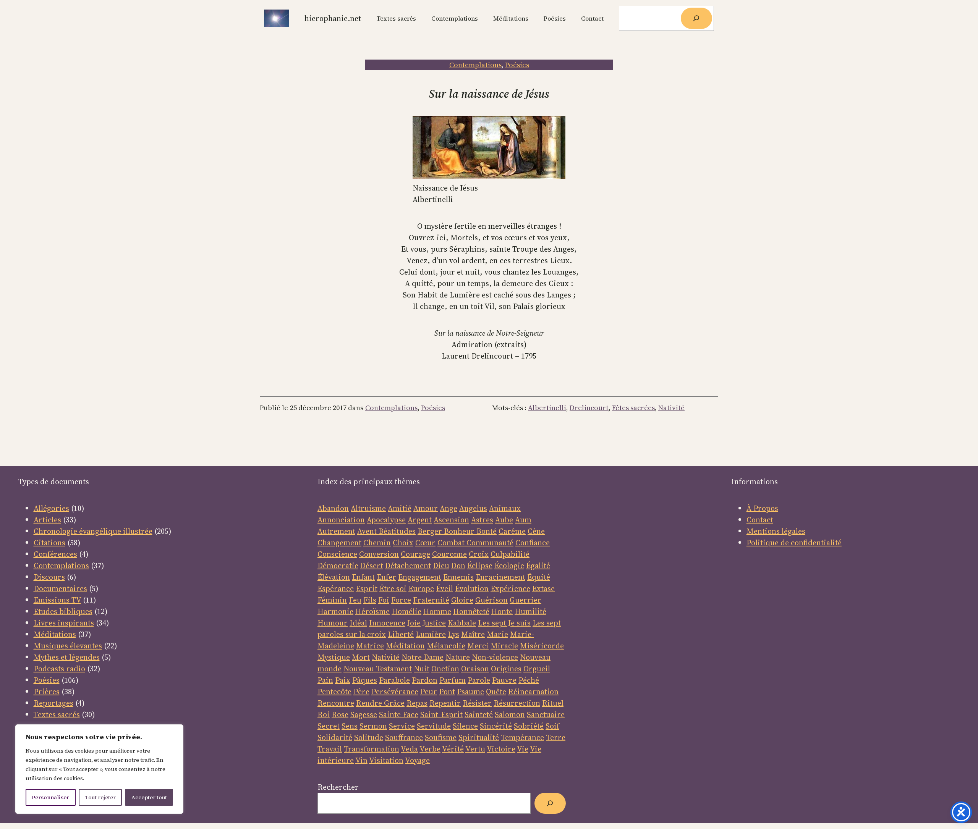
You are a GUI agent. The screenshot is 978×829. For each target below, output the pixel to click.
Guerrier (525, 600)
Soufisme (441, 737)
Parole (479, 680)
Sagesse (363, 714)
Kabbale (462, 622)
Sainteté (479, 714)
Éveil (444, 588)
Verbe (429, 748)
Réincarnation (533, 691)
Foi (383, 600)
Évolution (472, 588)
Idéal (358, 622)
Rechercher (338, 787)
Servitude (434, 726)
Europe (421, 588)
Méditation (405, 645)
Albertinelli (547, 407)
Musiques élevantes (68, 645)
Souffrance (404, 737)
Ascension (451, 519)
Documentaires (60, 588)
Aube (504, 519)
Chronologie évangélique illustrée (93, 531)
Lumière (431, 634)
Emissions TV (57, 600)
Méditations (55, 634)
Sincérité (496, 726)
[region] (99, 769)
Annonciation (341, 519)
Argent (420, 519)
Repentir (445, 703)
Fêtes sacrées (633, 407)
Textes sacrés (57, 714)
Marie (497, 634)
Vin (361, 760)
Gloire (462, 600)
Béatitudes (397, 531)
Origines (506, 668)
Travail (329, 748)
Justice (434, 622)
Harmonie (335, 611)
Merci (478, 645)
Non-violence (495, 657)
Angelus (473, 508)
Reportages (53, 703)
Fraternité (431, 600)
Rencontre (335, 703)
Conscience (337, 554)
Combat (451, 542)
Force (401, 600)
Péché (528, 680)
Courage (415, 554)
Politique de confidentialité (794, 542)
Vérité (453, 748)
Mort (361, 657)
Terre (555, 737)
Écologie (509, 565)
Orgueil (536, 668)
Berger (431, 531)
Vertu (475, 748)
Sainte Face (398, 714)
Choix (403, 542)
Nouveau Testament (377, 668)
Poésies (517, 64)
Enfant (363, 577)
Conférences (55, 554)
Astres (482, 519)
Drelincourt (589, 407)
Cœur (425, 542)
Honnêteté (471, 611)
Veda (409, 748)
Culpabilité (510, 554)
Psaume (470, 691)
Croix (479, 554)
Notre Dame (423, 657)
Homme (437, 611)
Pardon (424, 680)
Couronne (449, 554)
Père (361, 691)
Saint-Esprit (441, 714)
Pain (325, 680)
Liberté (401, 634)
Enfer (386, 577)
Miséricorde (542, 645)
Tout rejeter (100, 797)
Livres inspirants (64, 622)
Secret (328, 726)
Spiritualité (478, 737)
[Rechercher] (696, 18)
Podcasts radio (59, 668)
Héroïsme (372, 611)
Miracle (504, 645)
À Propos (762, 508)
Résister (477, 703)
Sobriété (529, 726)
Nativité (671, 407)
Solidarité (334, 737)
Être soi (392, 588)
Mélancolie (446, 645)
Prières (47, 691)
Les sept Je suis (504, 622)
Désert (371, 565)
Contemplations (475, 64)
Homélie (406, 611)
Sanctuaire (546, 714)
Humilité (530, 611)
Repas (416, 703)
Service (402, 726)
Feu (355, 600)
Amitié (399, 508)
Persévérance (394, 691)
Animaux (505, 508)
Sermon (373, 726)
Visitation (386, 760)
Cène (536, 531)
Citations (49, 542)
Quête (496, 691)
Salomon (510, 714)
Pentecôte (334, 691)
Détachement (408, 565)
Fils (369, 600)
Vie (522, 748)
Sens (350, 726)
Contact (759, 519)
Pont (447, 691)
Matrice (370, 645)
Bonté (485, 531)
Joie (414, 622)
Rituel (552, 703)
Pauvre (504, 680)
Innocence (387, 622)
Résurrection (517, 703)
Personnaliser (50, 797)
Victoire (501, 748)
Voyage (417, 760)
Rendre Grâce (380, 703)
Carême (512, 531)
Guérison (491, 600)
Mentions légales (775, 531)
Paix (342, 680)
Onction (445, 668)
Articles (47, 519)
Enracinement (500, 577)
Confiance (532, 542)
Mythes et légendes (67, 657)
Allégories (51, 508)
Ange (448, 508)
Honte (502, 611)
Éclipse (479, 565)
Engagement (419, 577)
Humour (332, 622)
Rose (340, 714)
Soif (552, 726)
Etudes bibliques (63, 611)
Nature (457, 657)
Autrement (336, 531)
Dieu (441, 565)
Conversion (379, 554)
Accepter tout (149, 797)
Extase (543, 588)
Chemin (377, 542)
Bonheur (459, 531)
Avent (368, 531)
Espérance (335, 588)
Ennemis (458, 577)
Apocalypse (386, 519)
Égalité (538, 565)
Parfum (452, 680)
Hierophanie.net (332, 18)
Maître (473, 634)
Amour (425, 508)
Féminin (332, 600)
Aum (523, 519)
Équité (538, 577)
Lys (453, 634)
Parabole (394, 680)
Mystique (333, 657)
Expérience (510, 588)
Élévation (333, 577)
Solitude (368, 737)
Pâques (364, 680)
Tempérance (522, 737)
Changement (339, 542)
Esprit (366, 588)
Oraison (475, 668)
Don (458, 565)
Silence (465, 726)
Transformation (371, 748)
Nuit (421, 668)
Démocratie (337, 565)
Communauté (489, 542)
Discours (49, 577)
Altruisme (368, 508)
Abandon (333, 508)
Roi (323, 714)
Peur (428, 691)
